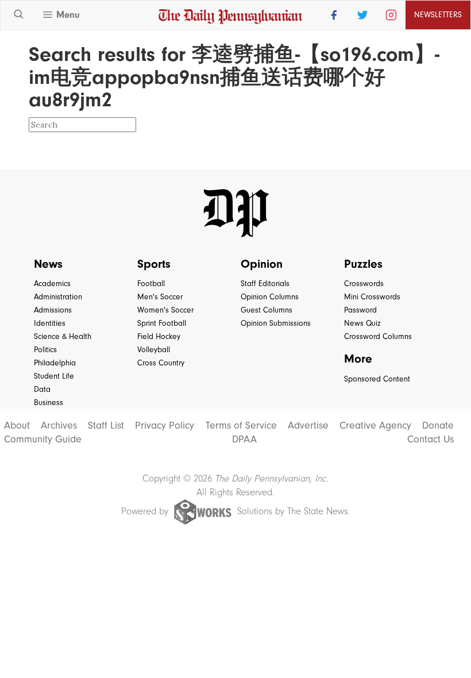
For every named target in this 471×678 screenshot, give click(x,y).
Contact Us (430, 439)
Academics (52, 283)
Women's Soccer (165, 310)
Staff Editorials (265, 283)
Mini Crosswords (372, 297)
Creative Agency (375, 426)
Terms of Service (241, 426)
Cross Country (160, 363)
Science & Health (62, 336)
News (48, 264)
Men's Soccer (160, 297)
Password (360, 310)
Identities (49, 323)
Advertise (308, 426)
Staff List (106, 426)
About (17, 426)
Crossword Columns (378, 336)
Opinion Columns (270, 297)
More (358, 358)
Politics (45, 350)
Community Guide (43, 439)
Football (151, 283)
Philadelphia (55, 363)
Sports (154, 264)
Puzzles (363, 264)
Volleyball (153, 350)
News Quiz (362, 323)
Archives (59, 426)
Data (42, 389)
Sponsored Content (377, 379)
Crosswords (364, 283)
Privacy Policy (164, 426)
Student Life (54, 376)
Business (48, 402)
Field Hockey (158, 336)
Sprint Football (161, 323)
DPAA (244, 439)
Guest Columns (266, 310)
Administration (58, 297)
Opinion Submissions (276, 323)
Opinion (262, 264)
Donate (438, 426)
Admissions (53, 310)
